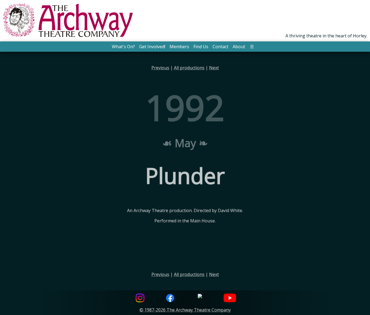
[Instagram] (140, 298)
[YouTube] (230, 298)
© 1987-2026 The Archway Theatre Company (185, 310)
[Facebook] (170, 298)
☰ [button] (252, 47)
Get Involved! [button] (152, 47)
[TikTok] (200, 298)
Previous (160, 68)
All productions (189, 68)
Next (214, 68)
